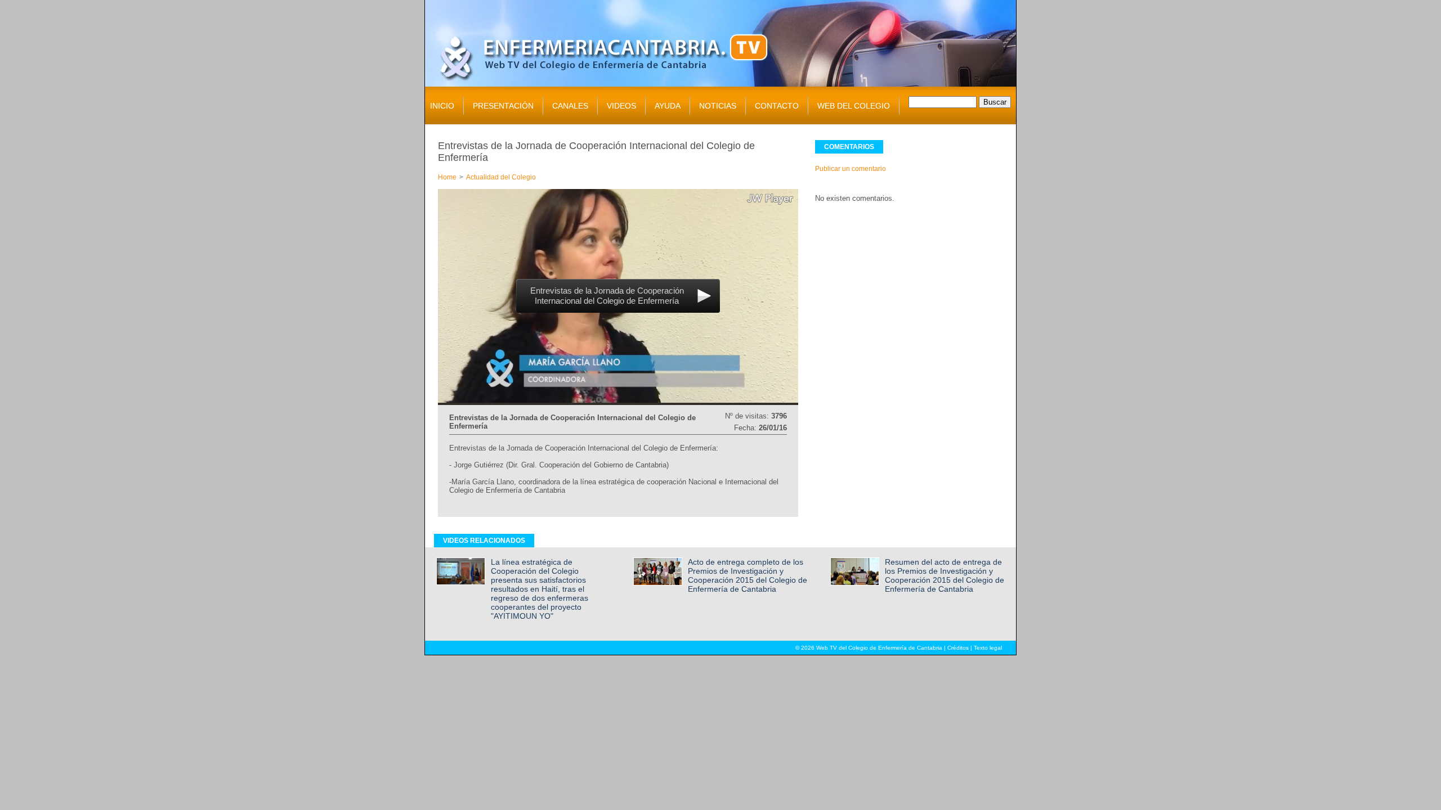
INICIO (442, 105)
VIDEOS (621, 105)
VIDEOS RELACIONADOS (484, 540)
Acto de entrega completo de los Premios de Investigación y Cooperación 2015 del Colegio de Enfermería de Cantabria (747, 575)
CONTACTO (777, 105)
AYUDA (668, 105)
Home (447, 177)
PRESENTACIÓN (503, 105)
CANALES (570, 105)
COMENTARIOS (849, 147)
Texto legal (988, 648)
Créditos (958, 648)
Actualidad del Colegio (501, 177)
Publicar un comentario (850, 169)
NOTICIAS (717, 105)
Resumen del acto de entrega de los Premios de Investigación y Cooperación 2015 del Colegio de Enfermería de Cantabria (944, 575)
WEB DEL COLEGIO (853, 105)
